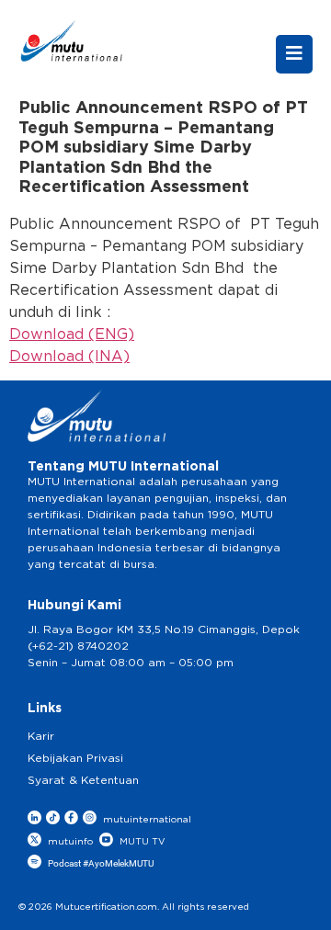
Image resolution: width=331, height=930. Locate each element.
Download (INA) (69, 356)
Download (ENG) (71, 334)
